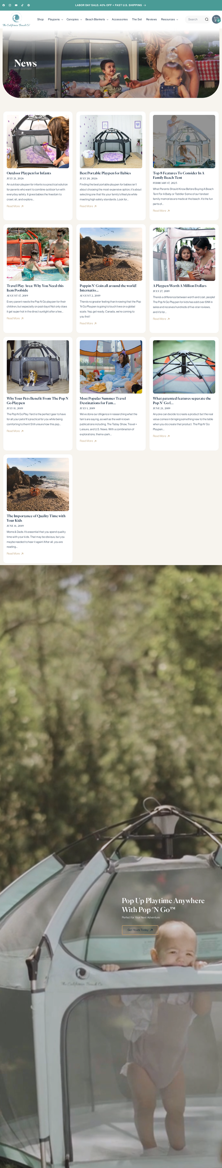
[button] (55, 19)
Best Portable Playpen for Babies (105, 173)
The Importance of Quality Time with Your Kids (36, 518)
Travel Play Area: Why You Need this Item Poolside (35, 287)
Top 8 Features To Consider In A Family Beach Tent (178, 175)
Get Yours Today (138, 930)
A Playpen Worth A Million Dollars (180, 285)
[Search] (207, 19)
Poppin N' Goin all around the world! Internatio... (108, 287)
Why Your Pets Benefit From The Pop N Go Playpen (38, 400)
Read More (13, 206)
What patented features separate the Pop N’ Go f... (182, 400)
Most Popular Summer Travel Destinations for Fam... (103, 400)
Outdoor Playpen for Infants (29, 173)
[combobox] (198, 19)
